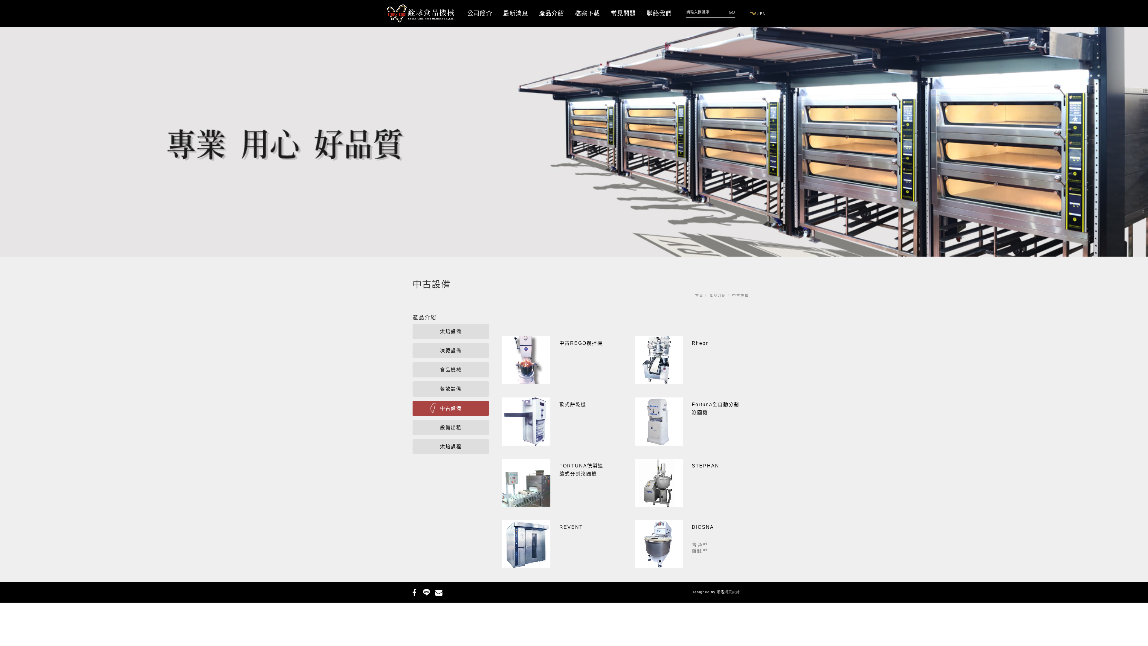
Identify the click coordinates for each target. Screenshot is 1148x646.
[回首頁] (420, 13)
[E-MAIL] (438, 591)
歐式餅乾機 (572, 404)
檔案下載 (587, 13)
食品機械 (451, 369)
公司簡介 (479, 13)
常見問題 (623, 13)
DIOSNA (703, 527)
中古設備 (740, 296)
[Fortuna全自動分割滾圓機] (659, 421)
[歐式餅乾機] (526, 421)
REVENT (571, 527)
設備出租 (451, 427)
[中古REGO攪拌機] (526, 359)
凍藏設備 (451, 350)
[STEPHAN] (659, 482)
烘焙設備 (451, 331)
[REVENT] (526, 543)
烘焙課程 (451, 446)
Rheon (700, 343)
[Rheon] (659, 359)
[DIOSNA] (659, 543)
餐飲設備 (451, 388)
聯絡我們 (659, 13)
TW (753, 14)
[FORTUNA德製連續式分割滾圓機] (526, 482)
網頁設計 (732, 592)
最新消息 (515, 13)
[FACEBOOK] (414, 591)
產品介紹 (551, 13)
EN (762, 14)
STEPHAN (705, 465)
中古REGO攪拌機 (581, 343)
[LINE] (426, 591)
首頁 (699, 296)
